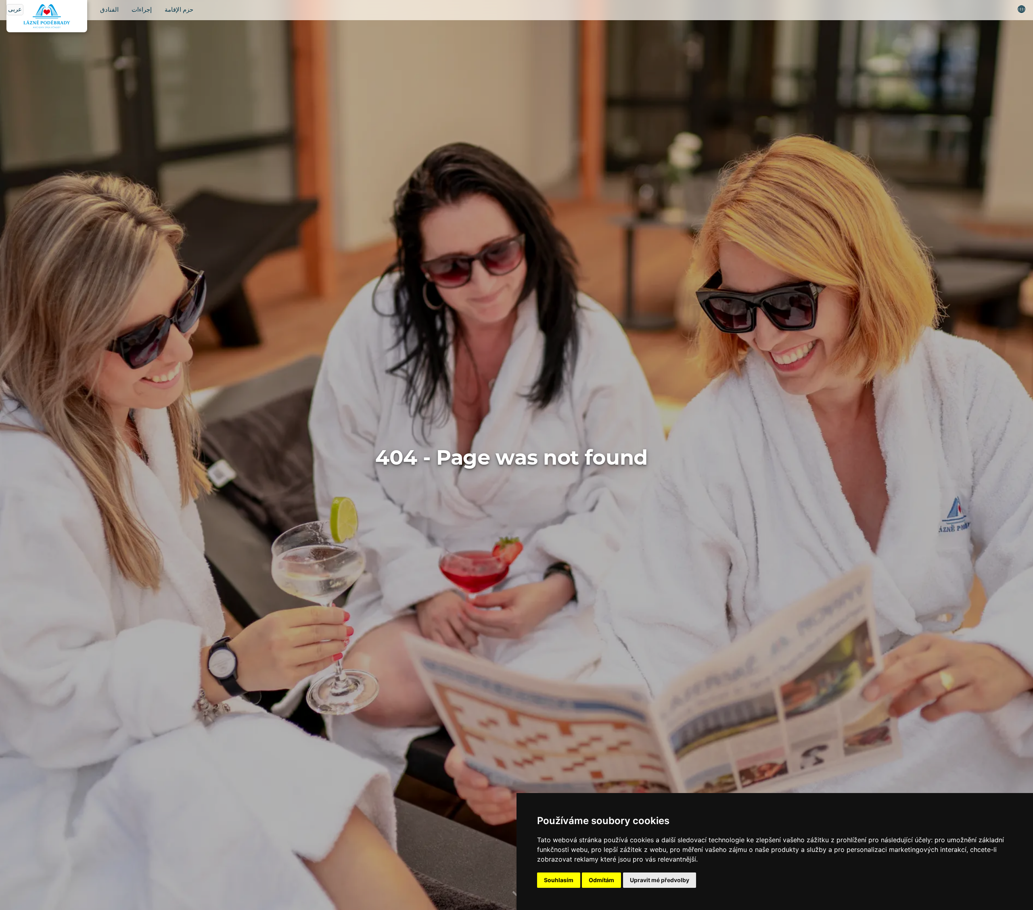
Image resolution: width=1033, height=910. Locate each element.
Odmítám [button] (601, 880)
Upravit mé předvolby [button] (659, 880)
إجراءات (142, 10)
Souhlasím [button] (558, 880)
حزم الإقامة (179, 10)
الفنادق (109, 10)
